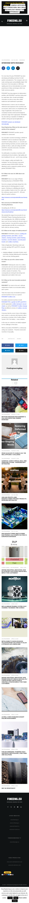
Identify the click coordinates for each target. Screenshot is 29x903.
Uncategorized (6, 60)
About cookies (23, 897)
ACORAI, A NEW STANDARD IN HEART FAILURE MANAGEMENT (13, 717)
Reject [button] (15, 897)
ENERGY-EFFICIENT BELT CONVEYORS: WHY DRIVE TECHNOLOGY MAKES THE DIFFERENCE (14, 8)
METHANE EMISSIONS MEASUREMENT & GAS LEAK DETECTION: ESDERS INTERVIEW (14, 418)
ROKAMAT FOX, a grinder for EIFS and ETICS (14, 302)
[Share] (3, 68)
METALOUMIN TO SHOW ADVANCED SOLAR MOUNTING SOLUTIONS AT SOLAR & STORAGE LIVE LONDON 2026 (14, 643)
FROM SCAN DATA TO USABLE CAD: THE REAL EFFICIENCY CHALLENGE (14, 453)
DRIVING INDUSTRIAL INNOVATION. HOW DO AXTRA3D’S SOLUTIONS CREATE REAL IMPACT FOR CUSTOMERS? (14, 571)
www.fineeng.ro (14, 819)
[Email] (18, 68)
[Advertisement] (14, 41)
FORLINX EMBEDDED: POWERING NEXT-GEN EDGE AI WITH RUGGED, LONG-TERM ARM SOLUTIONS (14, 753)
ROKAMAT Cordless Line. (8, 296)
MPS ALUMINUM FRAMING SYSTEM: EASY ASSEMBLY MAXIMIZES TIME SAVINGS (14, 607)
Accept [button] (10, 897)
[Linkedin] (21, 807)
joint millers (15, 235)
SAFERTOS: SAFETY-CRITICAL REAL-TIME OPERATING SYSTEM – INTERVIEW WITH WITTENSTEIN (14, 462)
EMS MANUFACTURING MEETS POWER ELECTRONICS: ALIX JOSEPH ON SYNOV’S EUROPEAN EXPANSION (14, 535)
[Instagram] (14, 807)
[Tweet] (8, 68)
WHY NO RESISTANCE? (8, 788)
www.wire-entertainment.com (14, 861)
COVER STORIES (6, 567)
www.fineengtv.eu (14, 842)
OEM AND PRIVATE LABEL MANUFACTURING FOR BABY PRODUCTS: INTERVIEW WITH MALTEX (14, 499)
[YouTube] (17, 807)
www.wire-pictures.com (14, 865)
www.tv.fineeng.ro (14, 823)
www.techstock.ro (14, 826)
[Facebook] (7, 807)
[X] (11, 807)
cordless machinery (13, 241)
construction (12, 338)
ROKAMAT (19, 338)
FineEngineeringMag (14, 368)
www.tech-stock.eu (15, 829)
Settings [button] (15, 900)
